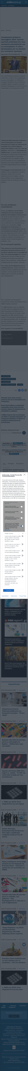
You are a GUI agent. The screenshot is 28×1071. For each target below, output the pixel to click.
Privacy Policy (22, 596)
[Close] (24, 475)
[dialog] (14, 535)
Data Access (14, 596)
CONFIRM (8, 590)
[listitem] (14, 503)
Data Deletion (5, 596)
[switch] (22, 506)
